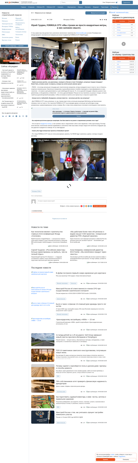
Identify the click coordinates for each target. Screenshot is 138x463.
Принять (105, 459)
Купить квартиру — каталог (14, 46)
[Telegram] (13, 116)
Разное (17, 40)
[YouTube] (10, 116)
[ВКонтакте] (3, 116)
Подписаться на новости (59, 218)
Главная (23, 7)
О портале (31, 7)
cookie (112, 454)
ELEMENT (119, 35)
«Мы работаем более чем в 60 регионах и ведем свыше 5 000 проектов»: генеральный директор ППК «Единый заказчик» (88, 234)
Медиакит (96, 7)
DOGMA (119, 27)
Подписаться (126, 2)
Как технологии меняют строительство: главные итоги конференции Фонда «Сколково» (47, 234)
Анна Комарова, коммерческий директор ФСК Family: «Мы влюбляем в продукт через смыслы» (88, 252)
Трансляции (104, 7)
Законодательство (7, 24)
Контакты (88, 7)
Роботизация (6, 32)
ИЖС (3, 34)
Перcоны (114, 7)
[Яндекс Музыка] (20, 116)
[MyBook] (23, 116)
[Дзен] (16, 116)
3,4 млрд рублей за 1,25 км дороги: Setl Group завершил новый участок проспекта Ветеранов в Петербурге (79, 336)
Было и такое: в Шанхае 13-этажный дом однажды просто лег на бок (81, 305)
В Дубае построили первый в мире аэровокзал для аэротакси (81, 273)
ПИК (118, 64)
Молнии (4, 18)
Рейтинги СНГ (51, 7)
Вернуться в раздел (98, 13)
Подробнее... (122, 456)
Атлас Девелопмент (121, 32)
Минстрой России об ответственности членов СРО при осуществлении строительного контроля (78, 290)
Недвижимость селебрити (18, 23)
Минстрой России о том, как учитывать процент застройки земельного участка (79, 413)
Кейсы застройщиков (19, 28)
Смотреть (60, 7)
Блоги (17, 37)
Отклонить (126, 459)
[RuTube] (6, 116)
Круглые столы (6, 40)
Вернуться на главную (43, 13)
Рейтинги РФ (40, 7)
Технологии (19, 34)
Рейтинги (5, 21)
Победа (118, 30)
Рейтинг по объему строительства (123, 53)
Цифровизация (6, 29)
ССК (118, 72)
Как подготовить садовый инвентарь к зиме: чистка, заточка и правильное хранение (81, 398)
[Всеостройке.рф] (12, 2)
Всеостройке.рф (81, 33)
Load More (69, 428)
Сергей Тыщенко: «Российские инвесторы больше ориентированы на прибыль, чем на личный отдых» (49, 252)
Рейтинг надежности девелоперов (123, 16)
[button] (91, 206)
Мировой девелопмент (19, 19)
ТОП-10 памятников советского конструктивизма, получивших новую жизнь (81, 351)
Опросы (80, 7)
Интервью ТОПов (7, 26)
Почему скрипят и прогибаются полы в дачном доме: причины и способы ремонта (81, 367)
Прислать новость (78, 218)
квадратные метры (46, 123)
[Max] (26, 116)
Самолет (119, 61)
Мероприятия (72, 7)
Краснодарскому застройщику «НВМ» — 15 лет (75, 320)
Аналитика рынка (7, 37)
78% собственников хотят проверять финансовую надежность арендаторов (81, 382)
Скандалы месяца (20, 32)
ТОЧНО (118, 24)
